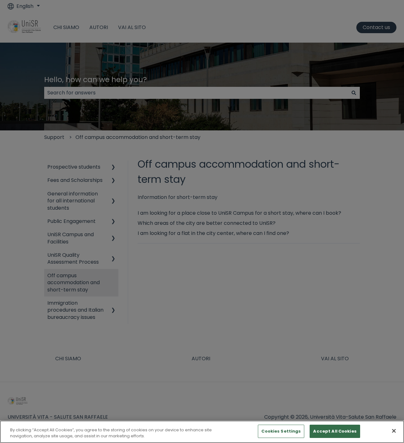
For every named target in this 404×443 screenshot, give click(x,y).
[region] (202, 432)
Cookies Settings (281, 431)
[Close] (394, 431)
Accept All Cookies (334, 431)
